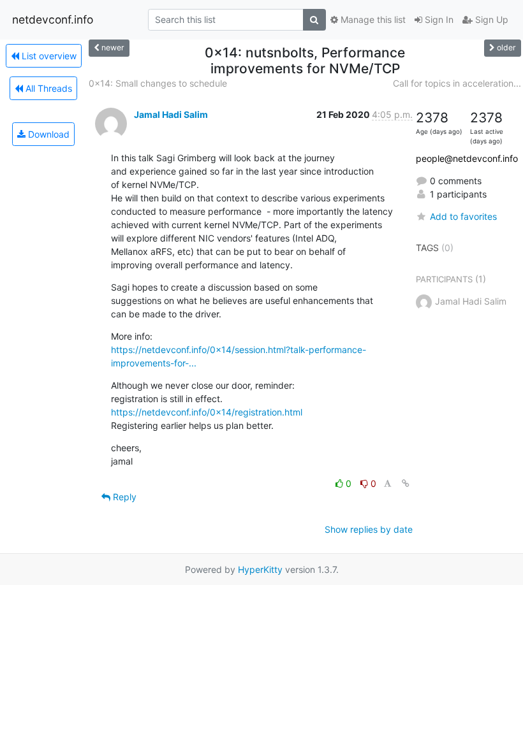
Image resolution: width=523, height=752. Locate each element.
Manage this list (372, 19)
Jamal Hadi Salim (171, 114)
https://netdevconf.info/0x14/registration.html (206, 412)
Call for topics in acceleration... (457, 83)
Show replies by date (369, 529)
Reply (123, 496)
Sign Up (490, 19)
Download (48, 134)
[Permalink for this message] (406, 483)
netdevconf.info (52, 19)
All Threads (47, 88)
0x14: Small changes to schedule (158, 83)
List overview (48, 55)
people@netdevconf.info (467, 158)
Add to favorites (463, 216)
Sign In (437, 19)
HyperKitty (260, 569)
